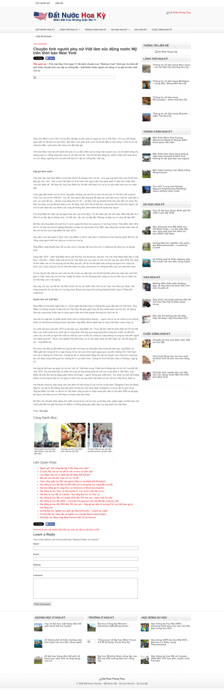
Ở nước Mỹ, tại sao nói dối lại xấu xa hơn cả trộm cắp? (66, 471)
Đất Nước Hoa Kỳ (45, 30)
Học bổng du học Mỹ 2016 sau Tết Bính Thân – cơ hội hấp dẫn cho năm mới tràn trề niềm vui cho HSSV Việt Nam (170, 230)
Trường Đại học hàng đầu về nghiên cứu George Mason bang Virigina (73, 514)
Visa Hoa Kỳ (140, 30)
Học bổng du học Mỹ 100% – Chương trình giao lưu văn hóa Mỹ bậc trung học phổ (79, 501)
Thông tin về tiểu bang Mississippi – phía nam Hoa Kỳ (170, 98)
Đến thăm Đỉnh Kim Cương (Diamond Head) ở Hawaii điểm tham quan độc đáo (170, 140)
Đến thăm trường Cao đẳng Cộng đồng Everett (171, 171)
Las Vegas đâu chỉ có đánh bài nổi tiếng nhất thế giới (65, 475)
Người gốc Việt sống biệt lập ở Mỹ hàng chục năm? (64, 468)
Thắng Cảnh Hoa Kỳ (95, 30)
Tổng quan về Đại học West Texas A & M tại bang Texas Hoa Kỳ (117, 641)
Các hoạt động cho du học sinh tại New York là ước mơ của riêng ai (171, 358)
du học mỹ (46, 529)
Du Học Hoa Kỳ (120, 29)
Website (37, 565)
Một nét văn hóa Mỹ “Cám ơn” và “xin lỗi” (59, 478)
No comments (40, 44)
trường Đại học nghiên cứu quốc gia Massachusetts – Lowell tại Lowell (73, 511)
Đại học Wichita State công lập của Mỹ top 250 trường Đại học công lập (117, 658)
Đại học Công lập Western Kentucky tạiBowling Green (113, 624)
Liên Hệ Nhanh (43, 36)
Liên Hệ (59, 3)
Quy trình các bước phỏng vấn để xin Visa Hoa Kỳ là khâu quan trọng (172, 301)
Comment (37, 575)
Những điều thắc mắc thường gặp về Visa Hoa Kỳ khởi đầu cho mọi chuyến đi (171, 285)
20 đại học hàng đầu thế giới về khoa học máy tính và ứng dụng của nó (62, 658)
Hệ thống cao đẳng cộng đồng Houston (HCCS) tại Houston (68, 517)
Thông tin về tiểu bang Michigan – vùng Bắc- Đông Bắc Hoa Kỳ (171, 82)
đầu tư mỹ (83, 529)
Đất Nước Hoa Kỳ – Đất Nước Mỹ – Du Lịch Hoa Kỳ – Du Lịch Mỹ (116, 683)
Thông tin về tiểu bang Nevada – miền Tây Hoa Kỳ (171, 114)
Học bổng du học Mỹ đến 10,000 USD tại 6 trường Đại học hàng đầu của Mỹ (76, 484)
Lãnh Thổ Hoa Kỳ (70, 29)
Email (36, 554)
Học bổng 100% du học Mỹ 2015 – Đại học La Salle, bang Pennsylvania (170, 642)
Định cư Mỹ (94, 529)
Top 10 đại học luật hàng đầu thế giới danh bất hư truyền (62, 624)
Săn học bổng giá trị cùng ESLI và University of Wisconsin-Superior (72, 488)
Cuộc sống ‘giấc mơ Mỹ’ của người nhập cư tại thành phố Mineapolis (73, 481)
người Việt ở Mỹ (59, 529)
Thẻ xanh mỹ (39, 64)
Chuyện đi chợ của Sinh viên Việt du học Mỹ (171, 341)
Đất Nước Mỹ (43, 3)
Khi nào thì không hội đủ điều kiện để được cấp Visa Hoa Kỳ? (170, 316)
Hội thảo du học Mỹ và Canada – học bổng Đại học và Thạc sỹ (70, 494)
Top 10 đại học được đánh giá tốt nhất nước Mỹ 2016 (171, 211)
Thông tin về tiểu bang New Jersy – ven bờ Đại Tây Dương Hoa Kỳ (171, 65)
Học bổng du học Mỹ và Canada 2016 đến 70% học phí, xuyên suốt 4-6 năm (76, 497)
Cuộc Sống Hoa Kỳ (162, 30)
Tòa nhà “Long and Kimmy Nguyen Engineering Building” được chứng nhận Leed (170, 188)
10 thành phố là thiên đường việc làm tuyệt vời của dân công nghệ (171, 260)
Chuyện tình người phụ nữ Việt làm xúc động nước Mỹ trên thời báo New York (171, 374)
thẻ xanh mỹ (72, 529)
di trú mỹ (37, 529)
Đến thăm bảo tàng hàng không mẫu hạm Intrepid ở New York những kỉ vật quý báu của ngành (171, 156)
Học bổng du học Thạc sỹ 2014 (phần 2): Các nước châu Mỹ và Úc (72, 491)
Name (36, 544)
